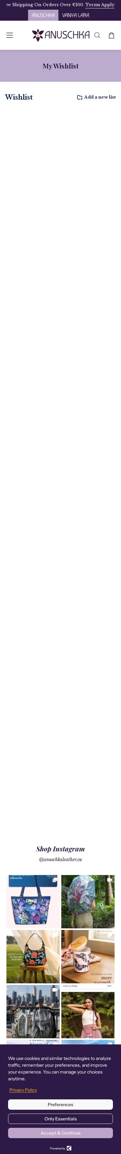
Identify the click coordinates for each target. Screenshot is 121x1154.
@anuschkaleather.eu (60, 859)
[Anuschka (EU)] (60, 35)
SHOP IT (33, 902)
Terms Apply (91, 4)
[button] (97, 35)
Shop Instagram (60, 848)
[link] (33, 901)
